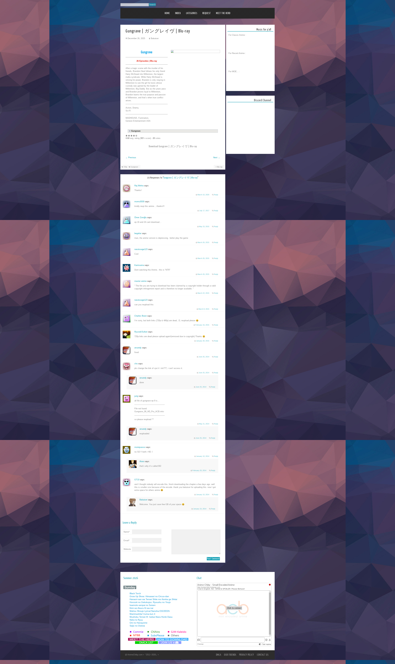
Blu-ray (219, 167)
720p (125, 167)
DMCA (218, 654)
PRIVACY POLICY (246, 654)
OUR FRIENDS (230, 654)
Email (126, 540)
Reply (216, 195)
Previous (131, 157)
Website (127, 549)
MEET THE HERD (223, 13)
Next (216, 157)
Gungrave (134, 167)
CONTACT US (262, 654)
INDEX (178, 13)
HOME (167, 13)
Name (127, 532)
